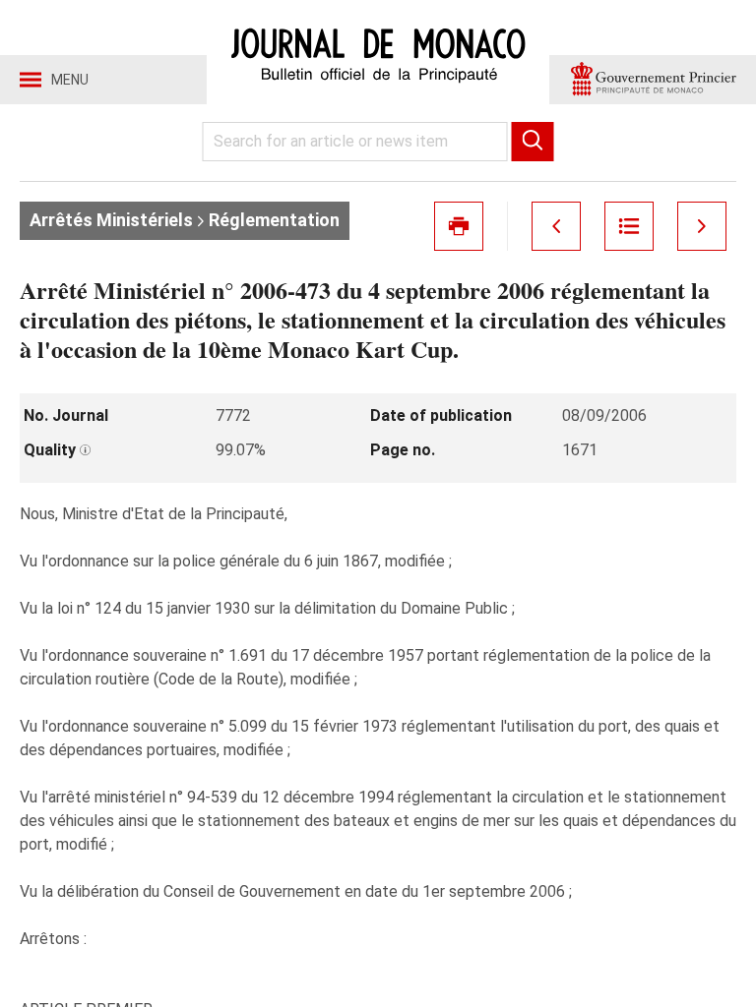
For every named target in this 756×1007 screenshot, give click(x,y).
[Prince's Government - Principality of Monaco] (652, 79)
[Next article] (701, 226)
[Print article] (458, 226)
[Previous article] (556, 226)
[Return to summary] (629, 226)
